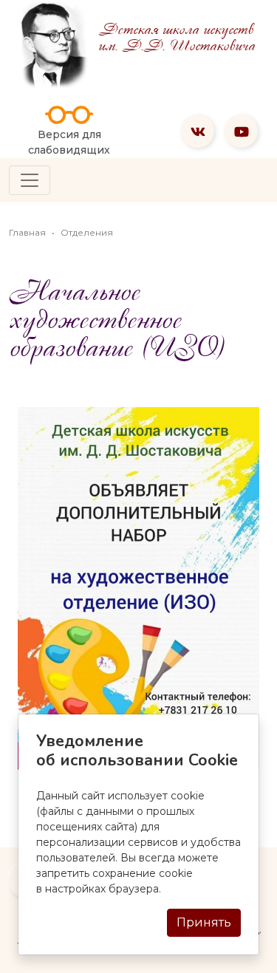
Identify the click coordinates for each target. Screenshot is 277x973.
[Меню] (29, 180)
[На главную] (53, 44)
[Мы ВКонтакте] (197, 131)
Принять (204, 922)
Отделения (87, 232)
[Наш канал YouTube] (241, 131)
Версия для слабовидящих (69, 142)
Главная (27, 232)
